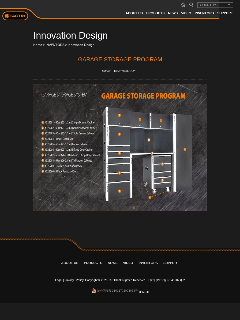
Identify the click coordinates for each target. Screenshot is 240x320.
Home (37, 45)
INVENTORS (204, 13)
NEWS (173, 13)
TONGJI (144, 292)
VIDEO (186, 13)
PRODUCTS (155, 13)
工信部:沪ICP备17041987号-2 (166, 280)
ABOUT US (134, 13)
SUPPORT (225, 13)
